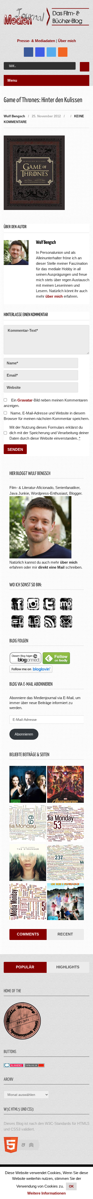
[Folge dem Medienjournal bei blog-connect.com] (25, 663)
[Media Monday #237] (65, 863)
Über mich (67, 41)
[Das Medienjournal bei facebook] (17, 610)
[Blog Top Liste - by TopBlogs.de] (34, 1066)
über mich (68, 562)
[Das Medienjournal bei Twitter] (49, 610)
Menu (12, 80)
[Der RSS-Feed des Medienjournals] (50, 628)
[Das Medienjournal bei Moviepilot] (66, 610)
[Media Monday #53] (65, 824)
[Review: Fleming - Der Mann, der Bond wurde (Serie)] (27, 785)
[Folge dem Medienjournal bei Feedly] (56, 663)
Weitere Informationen (46, 1193)
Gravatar (24, 400)
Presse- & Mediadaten (36, 41)
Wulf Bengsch (14, 116)
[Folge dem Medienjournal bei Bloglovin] (30, 671)
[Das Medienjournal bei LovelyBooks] (34, 628)
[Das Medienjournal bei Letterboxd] (17, 628)
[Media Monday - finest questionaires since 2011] (22, 1038)
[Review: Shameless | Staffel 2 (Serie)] (65, 902)
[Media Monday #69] (27, 824)
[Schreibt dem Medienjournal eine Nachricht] (66, 628)
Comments (28, 934)
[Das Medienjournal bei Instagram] (33, 610)
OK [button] (71, 1186)
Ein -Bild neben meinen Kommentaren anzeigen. (46, 403)
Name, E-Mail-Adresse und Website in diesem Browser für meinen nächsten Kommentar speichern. (46, 416)
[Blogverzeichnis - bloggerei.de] (14, 1066)
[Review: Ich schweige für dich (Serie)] (27, 863)
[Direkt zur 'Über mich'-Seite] (40, 557)
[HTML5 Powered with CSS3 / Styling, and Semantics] (24, 1151)
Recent (65, 934)
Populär (25, 967)
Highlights (67, 967)
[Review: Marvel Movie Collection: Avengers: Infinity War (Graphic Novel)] (65, 785)
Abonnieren (24, 734)
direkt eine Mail (51, 567)
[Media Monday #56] (27, 902)
